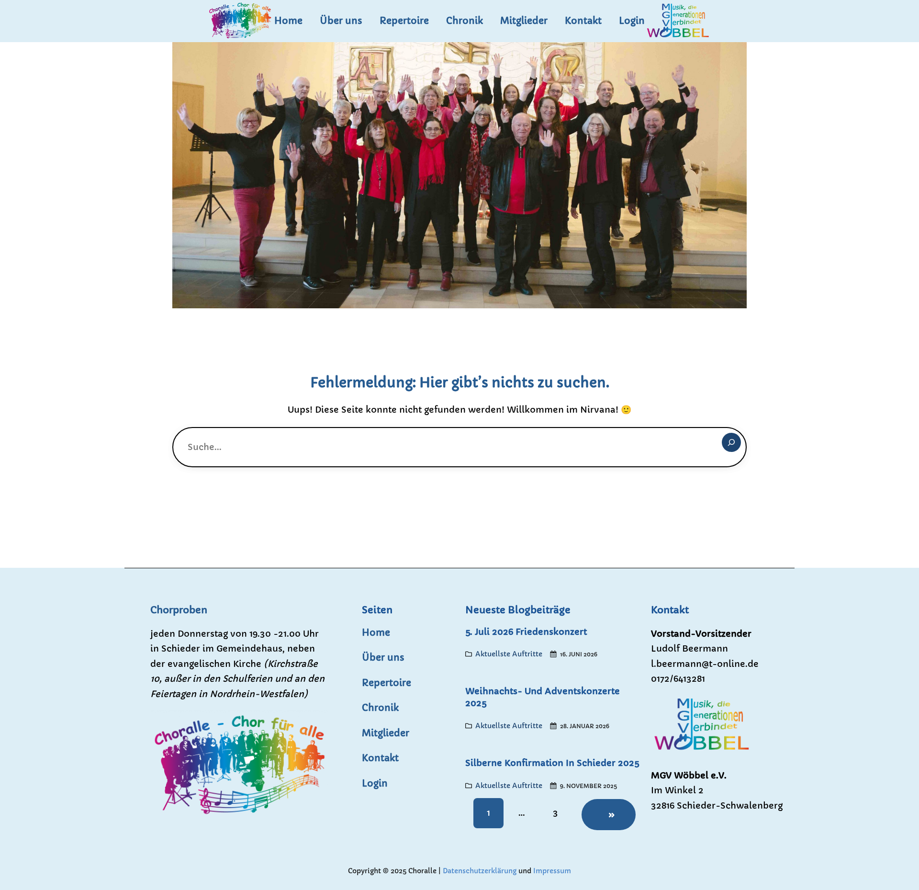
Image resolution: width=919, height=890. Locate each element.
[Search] (731, 442)
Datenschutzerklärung (480, 871)
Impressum (551, 871)
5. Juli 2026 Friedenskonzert (526, 631)
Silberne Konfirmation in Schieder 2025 (552, 762)
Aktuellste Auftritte (508, 654)
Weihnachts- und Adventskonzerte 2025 (542, 697)
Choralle (422, 871)
